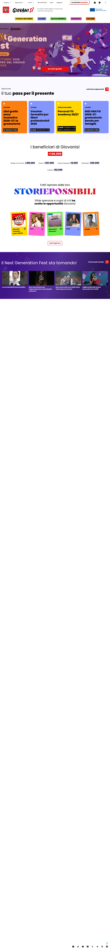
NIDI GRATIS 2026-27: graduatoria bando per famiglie (93, 118)
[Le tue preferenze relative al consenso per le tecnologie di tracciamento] (107, 943)
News (51, 2)
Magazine (59, 2)
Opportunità (18, 2)
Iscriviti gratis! (55, 69)
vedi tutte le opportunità (95, 89)
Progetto (6, 2)
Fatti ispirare (55, 243)
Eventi (30, 2)
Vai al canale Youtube (96, 262)
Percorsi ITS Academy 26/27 (68, 113)
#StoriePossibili (42, 2)
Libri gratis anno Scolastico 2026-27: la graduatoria (11, 118)
